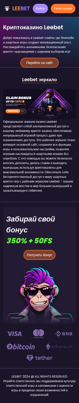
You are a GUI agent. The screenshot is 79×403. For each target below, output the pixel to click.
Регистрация (63, 8)
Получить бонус (39, 255)
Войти (40, 8)
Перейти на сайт (39, 62)
